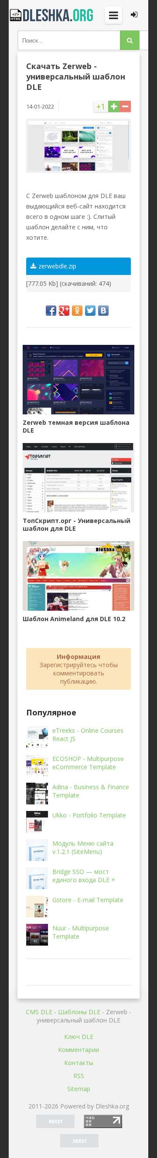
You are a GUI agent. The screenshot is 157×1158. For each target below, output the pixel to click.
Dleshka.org (52, 15)
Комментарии (78, 1050)
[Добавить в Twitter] (90, 310)
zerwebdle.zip (57, 266)
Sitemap (78, 1089)
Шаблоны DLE (79, 1012)
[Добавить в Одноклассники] (77, 310)
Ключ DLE (78, 1036)
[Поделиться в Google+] (64, 310)
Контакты (78, 1063)
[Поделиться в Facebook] (51, 310)
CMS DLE (39, 1012)
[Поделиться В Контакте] (103, 310)
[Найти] (130, 40)
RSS (78, 1076)
